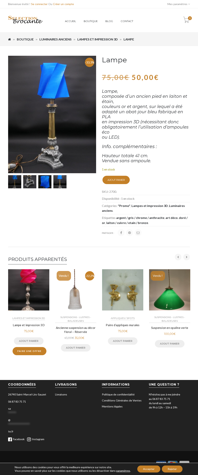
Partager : (108, 232)
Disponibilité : (111, 198)
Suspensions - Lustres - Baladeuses (75, 319)
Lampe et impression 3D (29, 325)
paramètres (123, 470)
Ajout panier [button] (28, 340)
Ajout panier (116, 179)
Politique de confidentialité (118, 394)
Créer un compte (63, 4)
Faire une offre (29, 351)
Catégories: (109, 205)
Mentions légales (112, 406)
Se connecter (39, 4)
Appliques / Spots (123, 318)
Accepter (148, 469)
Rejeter (172, 469)
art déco (172, 217)
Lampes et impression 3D (97, 39)
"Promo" (124, 205)
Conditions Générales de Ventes (122, 400)
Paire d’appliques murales (122, 325)
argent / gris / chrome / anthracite (140, 217)
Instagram (38, 439)
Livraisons (61, 394)
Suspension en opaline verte (169, 327)
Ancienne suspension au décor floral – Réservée (76, 330)
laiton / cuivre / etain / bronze (127, 223)
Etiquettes (109, 217)
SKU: (105, 191)
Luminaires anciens (55, 39)
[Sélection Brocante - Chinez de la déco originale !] (25, 25)
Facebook (19, 439)
